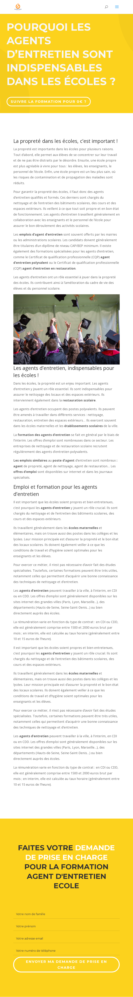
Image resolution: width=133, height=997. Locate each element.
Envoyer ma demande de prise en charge (66, 965)
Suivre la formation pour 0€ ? (49, 101)
